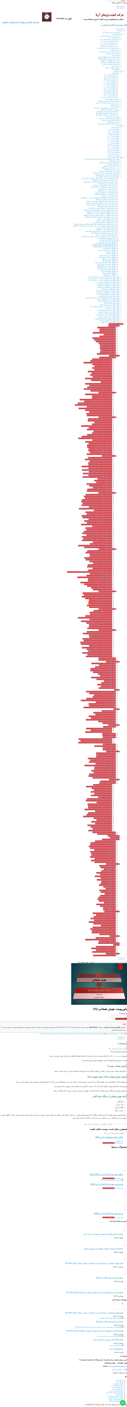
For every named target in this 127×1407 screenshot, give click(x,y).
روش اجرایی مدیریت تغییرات (103, 370)
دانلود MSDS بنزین (110, 894)
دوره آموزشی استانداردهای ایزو (110, 39)
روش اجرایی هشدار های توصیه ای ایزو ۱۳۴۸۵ (98, 496)
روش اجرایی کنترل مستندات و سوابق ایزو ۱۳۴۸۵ (97, 516)
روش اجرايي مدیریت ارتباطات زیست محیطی (98, 401)
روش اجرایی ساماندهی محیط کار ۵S (101, 461)
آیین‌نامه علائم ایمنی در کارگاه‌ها (106, 229)
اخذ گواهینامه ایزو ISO (116, 1401)
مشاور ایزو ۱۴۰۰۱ (114, 131)
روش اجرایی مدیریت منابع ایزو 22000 (100, 637)
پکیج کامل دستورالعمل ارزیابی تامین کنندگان (106, 173)
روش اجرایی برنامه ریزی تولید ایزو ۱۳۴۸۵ (99, 530)
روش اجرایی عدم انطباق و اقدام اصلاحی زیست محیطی (95, 403)
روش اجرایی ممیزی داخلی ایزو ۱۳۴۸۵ (100, 519)
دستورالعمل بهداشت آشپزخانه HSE (105, 769)
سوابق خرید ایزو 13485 (105, 797)
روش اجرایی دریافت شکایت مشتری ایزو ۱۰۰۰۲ (97, 593)
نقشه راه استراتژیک (114, 836)
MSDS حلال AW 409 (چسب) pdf (105, 262)
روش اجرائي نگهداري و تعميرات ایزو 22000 (99, 656)
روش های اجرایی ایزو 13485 (107, 493)
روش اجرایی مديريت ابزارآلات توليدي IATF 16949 (97, 466)
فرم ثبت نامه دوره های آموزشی (110, 36)
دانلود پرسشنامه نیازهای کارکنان (106, 946)
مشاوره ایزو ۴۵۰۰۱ (110, 78)
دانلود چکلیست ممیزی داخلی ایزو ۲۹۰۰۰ (103, 860)
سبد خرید (120, 957)
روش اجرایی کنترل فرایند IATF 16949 (100, 472)
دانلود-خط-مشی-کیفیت (109, 711)
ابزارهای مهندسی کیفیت (112, 67)
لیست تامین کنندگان (113, 164)
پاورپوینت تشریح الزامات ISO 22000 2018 (103, 918)
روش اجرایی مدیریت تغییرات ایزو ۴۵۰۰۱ (99, 435)
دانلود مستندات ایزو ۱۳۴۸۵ (107, 336)
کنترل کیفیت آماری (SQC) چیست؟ (109, 57)
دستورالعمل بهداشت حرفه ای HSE (105, 767)
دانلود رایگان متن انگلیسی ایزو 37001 (108, 287)
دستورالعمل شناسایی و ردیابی (106, 684)
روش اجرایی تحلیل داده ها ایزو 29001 (100, 561)
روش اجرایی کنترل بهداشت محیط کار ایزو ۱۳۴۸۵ (97, 505)
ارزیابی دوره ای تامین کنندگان (110, 167)
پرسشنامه (116, 945)
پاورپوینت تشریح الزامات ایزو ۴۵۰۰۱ (105, 917)
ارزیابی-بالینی (115, 65)
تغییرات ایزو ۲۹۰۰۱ (114, 153)
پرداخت (121, 959)
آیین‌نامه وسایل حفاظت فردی (107, 238)
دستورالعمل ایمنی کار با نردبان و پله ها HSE (102, 774)
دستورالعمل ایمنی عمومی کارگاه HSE (104, 778)
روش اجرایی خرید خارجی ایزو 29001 (101, 556)
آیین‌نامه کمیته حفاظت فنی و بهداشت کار (103, 233)
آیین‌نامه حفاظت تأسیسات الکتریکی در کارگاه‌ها (101, 211)
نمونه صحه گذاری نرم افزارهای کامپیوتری (99, 815)
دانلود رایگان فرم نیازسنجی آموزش (109, 312)
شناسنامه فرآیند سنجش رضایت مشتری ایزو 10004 (96, 621)
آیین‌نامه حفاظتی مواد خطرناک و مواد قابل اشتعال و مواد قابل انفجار (95, 224)
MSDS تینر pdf (111, 253)
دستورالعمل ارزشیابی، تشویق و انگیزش (103, 663)
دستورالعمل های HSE (113, 751)
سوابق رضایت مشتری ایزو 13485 (102, 788)
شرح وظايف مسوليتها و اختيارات (106, 938)
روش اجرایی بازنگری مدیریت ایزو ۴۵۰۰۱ (99, 445)
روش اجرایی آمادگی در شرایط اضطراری (99, 429)
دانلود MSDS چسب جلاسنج (107, 890)
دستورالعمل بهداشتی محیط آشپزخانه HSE (103, 760)
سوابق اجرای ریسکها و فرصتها (106, 834)
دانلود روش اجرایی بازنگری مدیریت (101, 391)
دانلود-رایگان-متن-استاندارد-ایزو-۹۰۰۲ (108, 283)
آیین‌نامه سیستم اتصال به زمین (106, 227)
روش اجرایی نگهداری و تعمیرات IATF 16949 (98, 459)
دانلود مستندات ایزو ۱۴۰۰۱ (107, 329)
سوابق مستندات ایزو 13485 (107, 783)
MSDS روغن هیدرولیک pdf (107, 241)
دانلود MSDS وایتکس (109, 910)
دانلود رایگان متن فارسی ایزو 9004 (109, 285)
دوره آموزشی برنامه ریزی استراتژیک (108, 48)
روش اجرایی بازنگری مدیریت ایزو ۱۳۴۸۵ (99, 523)
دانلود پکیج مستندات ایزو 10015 (106, 354)
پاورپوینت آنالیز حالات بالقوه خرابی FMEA (103, 929)
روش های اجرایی (114, 355)
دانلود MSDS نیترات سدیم (108, 895)
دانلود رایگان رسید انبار (113, 308)
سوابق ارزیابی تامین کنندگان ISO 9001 (104, 832)
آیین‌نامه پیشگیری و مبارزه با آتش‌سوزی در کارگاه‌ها (100, 210)
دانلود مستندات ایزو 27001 (108, 352)
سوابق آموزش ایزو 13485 (104, 802)
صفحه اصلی (119, 6)
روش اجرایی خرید (106, 382)
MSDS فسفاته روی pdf (108, 271)
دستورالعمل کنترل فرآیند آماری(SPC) (100, 486)
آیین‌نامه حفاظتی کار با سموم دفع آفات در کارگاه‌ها (100, 217)
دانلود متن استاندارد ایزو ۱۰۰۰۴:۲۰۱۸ (104, 955)
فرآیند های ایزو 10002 (109, 737)
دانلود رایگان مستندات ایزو (115, 157)
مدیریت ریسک (115, 50)
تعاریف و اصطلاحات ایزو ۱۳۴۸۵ (110, 62)
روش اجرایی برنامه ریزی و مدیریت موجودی (98, 378)
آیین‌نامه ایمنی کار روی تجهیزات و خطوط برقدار (101, 204)
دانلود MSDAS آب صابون (108, 867)
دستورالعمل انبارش (110, 681)
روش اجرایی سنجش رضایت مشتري (101, 612)
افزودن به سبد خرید (121, 1018)
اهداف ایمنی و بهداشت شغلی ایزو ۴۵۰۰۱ (99, 447)
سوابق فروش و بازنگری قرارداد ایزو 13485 (99, 800)
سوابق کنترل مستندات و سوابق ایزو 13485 (99, 786)
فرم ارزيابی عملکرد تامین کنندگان (109, 171)
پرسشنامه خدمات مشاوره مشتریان (109, 101)
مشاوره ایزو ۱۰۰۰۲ (110, 83)
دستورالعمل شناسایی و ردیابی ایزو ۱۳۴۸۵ (99, 535)
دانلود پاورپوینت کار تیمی (108, 925)
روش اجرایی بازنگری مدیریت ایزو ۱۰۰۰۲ (99, 605)
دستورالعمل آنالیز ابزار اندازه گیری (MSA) (99, 484)
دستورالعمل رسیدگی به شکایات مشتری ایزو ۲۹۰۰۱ (96, 582)
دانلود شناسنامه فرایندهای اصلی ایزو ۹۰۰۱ (99, 728)
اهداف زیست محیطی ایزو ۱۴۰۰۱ (102, 398)
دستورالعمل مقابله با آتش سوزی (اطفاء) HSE (102, 758)
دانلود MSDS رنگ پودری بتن (107, 885)
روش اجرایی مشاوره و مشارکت (102, 433)
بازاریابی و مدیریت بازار (112, 53)
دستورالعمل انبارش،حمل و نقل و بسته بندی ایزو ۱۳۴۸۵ (95, 545)
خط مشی (117, 709)
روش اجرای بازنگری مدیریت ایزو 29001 (100, 565)
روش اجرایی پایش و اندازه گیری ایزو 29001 (99, 552)
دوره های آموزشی (117, 34)
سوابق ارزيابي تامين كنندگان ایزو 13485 (100, 808)
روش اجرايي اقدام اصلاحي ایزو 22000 (100, 635)
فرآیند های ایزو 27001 (109, 749)
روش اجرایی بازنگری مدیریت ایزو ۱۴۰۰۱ (99, 415)
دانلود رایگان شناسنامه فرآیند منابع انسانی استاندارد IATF (102, 159)
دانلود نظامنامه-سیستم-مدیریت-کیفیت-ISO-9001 (101, 691)
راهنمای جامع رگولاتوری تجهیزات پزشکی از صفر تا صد (103, 1234)
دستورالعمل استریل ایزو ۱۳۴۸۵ (102, 542)
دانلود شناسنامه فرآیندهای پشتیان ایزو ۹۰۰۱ (98, 732)
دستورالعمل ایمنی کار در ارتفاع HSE (105, 772)
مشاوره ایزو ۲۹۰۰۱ (110, 88)
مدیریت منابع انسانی (113, 122)
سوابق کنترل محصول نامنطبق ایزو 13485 (99, 799)
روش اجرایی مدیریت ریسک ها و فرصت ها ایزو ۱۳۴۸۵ (95, 509)
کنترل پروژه (116, 55)
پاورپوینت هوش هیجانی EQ (107, 934)
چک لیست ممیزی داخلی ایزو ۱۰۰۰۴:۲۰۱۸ (103, 857)
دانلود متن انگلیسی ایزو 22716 (110, 289)
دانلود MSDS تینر (111, 888)
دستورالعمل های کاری (113, 662)
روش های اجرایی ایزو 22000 (107, 630)
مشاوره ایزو (116, 73)
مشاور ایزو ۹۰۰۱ (114, 129)
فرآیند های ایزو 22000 (109, 748)
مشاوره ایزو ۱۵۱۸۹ (110, 90)
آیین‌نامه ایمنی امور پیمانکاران (107, 183)
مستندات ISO (115, 106)
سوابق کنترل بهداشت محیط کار (102, 829)
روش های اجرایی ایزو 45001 (107, 417)
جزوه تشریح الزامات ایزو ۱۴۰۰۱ (106, 915)
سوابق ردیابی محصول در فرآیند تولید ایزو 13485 (97, 816)
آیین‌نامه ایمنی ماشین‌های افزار (106, 206)
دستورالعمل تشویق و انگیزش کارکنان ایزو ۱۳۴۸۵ (97, 537)
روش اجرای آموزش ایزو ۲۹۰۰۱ (102, 568)
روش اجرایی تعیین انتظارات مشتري (101, 614)
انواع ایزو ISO (115, 127)
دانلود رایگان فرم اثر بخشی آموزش (109, 317)
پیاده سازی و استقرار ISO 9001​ (106, 111)
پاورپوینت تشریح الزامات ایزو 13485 (105, 920)
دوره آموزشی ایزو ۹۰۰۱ (108, 41)
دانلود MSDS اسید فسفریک (107, 866)
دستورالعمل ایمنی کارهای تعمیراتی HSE (103, 771)
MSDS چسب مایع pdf (109, 259)
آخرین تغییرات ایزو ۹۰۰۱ (108, 97)
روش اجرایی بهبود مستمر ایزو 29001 (101, 554)
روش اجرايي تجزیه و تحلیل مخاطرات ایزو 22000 (97, 639)
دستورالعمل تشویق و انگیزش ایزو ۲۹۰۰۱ (99, 586)
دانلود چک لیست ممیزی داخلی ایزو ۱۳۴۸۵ (103, 851)
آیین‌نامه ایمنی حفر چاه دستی (107, 189)
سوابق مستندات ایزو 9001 (108, 781)
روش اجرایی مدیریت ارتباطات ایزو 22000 (99, 649)
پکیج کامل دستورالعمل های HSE (106, 341)
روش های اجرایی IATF (109, 456)
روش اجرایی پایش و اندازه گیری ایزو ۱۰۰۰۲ (98, 598)
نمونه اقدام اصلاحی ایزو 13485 (103, 818)
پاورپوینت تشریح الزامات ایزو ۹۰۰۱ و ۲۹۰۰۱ (102, 922)
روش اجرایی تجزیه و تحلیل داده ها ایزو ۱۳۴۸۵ (98, 521)
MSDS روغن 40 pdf (109, 275)
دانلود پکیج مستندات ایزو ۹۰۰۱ (106, 327)
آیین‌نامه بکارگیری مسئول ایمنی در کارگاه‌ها (102, 208)
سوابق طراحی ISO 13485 (104, 820)
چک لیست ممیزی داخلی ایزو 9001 (105, 841)
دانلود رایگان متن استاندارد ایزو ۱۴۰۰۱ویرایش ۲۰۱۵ (104, 278)
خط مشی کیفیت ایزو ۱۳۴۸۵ (107, 721)
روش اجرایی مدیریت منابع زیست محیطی (99, 407)
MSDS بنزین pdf (111, 252)
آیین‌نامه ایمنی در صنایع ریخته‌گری (105, 192)
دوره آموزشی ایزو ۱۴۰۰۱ (108, 43)
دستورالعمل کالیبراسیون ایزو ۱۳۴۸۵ (101, 544)
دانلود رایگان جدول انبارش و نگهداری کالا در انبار (105, 306)
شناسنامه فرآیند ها (114, 725)
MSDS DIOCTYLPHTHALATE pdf (105, 246)
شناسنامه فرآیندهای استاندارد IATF (105, 746)
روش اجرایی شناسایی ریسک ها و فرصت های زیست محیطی (93, 405)
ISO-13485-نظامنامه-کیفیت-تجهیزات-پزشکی (102, 704)
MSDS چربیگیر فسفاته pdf (107, 257)
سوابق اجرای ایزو (114, 779)
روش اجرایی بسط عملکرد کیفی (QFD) (100, 458)
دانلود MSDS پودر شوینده (108, 892)
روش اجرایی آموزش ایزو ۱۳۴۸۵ (102, 526)
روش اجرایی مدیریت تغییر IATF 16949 (100, 468)
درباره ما (120, 30)
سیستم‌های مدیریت (116, 1349)
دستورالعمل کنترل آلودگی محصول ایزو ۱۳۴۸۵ (98, 531)
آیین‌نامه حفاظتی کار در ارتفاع (107, 218)
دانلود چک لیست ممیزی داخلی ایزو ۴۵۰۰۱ (103, 844)
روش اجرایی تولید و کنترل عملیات (101, 380)
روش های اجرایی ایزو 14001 (107, 392)
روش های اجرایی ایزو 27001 (107, 658)
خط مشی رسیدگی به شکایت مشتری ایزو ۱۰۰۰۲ (101, 720)
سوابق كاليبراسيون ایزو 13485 (103, 790)
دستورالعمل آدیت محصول (104, 482)
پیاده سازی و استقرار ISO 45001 (106, 115)
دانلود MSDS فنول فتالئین (108, 874)
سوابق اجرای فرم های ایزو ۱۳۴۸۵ (101, 822)
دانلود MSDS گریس (110, 903)
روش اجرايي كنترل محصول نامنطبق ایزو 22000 (97, 633)
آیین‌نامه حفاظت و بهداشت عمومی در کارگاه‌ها (101, 213)
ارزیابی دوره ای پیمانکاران (112, 169)
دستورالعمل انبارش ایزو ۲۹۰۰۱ (102, 589)
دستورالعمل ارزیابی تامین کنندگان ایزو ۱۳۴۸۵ (98, 547)
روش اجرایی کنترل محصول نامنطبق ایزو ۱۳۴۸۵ (97, 517)
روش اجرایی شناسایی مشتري (103, 611)
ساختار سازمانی (115, 936)
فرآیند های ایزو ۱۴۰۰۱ (109, 734)
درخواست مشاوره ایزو (113, 99)
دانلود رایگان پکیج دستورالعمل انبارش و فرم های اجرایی (102, 297)
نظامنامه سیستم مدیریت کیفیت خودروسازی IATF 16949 (98, 700)
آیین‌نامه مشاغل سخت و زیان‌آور (106, 234)
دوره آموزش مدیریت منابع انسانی (109, 51)
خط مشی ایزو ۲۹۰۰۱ (109, 723)
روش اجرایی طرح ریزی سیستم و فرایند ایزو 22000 (96, 644)
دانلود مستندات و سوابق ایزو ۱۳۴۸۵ (105, 340)
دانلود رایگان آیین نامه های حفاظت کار (108, 176)
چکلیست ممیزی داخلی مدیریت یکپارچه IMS (102, 846)
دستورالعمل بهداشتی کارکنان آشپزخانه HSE (102, 762)
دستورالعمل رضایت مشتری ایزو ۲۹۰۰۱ (100, 581)
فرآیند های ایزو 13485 (109, 744)
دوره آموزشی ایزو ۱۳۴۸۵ (108, 46)
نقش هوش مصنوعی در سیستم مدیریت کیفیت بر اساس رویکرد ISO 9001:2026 (94, 1263)
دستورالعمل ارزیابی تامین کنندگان (109, 162)
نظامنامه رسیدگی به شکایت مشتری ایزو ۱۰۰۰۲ (101, 698)
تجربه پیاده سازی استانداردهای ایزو (109, 124)
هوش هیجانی (117, 1056)
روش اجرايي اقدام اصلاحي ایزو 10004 (100, 625)
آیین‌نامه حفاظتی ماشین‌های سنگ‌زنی (104, 222)
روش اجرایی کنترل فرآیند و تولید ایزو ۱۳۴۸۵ (98, 498)
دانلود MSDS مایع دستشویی (107, 901)
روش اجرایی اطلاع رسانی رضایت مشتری (99, 623)
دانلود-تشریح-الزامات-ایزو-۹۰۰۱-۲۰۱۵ (104, 913)
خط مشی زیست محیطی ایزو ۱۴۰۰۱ (104, 713)
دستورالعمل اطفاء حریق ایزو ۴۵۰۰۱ (101, 452)
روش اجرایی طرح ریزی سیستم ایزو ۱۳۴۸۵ (98, 528)
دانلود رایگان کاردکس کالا (112, 303)
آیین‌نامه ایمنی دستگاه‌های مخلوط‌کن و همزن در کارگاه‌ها (98, 197)
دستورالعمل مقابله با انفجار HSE (106, 757)
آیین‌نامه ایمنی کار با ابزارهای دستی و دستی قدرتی (100, 201)
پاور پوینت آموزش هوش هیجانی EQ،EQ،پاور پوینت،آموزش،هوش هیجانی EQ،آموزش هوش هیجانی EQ (71, 1033)
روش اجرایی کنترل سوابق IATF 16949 (100, 475)
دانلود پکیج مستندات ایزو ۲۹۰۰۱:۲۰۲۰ (104, 333)
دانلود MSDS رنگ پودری (108, 881)
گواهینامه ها (116, 69)
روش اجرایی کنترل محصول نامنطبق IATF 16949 (97, 470)
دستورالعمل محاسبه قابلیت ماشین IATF (99, 489)
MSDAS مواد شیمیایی (113, 864)
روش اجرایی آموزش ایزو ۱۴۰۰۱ (102, 396)
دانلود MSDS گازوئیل (109, 908)
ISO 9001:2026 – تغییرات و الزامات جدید (108, 1340)
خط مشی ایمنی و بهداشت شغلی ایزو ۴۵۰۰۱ (102, 716)
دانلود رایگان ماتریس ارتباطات (110, 322)
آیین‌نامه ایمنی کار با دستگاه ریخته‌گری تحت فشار (101, 203)
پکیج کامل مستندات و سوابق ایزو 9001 (104, 338)
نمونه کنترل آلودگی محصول (103, 811)
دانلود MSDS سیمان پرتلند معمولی (105, 876)
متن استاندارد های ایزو (113, 954)
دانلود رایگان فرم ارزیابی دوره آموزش (108, 315)
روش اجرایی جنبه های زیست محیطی (100, 412)
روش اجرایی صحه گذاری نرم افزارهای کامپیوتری (97, 500)
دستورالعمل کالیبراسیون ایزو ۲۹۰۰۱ (101, 574)
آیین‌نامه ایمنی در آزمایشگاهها (107, 190)
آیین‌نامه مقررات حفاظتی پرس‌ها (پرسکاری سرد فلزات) (98, 236)
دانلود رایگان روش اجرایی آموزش (109, 296)
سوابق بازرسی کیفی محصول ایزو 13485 (99, 804)
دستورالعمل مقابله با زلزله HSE (106, 755)
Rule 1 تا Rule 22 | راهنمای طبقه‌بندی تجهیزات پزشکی (103, 1249)
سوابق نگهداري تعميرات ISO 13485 (101, 827)
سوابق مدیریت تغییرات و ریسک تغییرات (100, 806)
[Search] (126, 1)
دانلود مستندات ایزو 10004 (108, 348)
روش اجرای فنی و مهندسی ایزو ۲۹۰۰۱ (100, 570)
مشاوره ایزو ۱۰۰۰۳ (110, 85)
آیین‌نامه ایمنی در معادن (108, 196)
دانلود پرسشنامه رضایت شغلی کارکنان (104, 952)
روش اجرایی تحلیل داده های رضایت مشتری (98, 616)
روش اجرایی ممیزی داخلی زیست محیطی (99, 414)
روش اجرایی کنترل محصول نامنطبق (100, 385)
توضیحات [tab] (120, 1037)
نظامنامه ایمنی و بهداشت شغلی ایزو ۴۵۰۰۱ (102, 693)
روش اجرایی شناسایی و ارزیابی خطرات (100, 421)
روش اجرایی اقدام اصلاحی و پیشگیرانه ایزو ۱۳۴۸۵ (96, 524)
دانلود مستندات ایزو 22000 (108, 345)
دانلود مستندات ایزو (117, 962)
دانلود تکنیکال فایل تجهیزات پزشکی (109, 943)
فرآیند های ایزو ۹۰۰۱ (109, 727)
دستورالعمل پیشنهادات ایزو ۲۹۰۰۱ (101, 588)
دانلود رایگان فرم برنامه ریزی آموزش (108, 313)
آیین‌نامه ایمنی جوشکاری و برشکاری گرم (103, 187)
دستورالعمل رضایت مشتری (107, 688)
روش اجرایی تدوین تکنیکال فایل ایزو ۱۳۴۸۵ (98, 512)
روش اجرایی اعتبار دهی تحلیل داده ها (100, 619)
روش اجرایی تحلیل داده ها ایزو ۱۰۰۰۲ (100, 600)
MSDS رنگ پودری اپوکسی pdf (106, 264)
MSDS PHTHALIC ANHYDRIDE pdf (104, 245)
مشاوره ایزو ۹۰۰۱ (110, 74)
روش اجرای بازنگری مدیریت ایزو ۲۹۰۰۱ (99, 551)
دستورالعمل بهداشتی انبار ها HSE (105, 764)
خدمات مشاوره (118, 71)
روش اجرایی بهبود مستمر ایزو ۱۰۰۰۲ (100, 607)
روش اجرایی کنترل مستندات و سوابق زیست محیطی (96, 399)
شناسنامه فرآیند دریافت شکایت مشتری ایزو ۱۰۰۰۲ (96, 741)
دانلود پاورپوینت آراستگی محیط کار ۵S (104, 927)
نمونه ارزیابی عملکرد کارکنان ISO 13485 (99, 825)
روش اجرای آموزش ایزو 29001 (102, 563)
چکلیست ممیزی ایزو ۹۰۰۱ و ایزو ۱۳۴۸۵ (103, 853)
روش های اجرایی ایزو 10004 (107, 609)
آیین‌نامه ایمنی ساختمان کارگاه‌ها (106, 199)
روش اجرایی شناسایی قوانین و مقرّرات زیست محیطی (95, 408)
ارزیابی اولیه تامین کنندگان (111, 166)
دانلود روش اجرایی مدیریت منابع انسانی (100, 371)
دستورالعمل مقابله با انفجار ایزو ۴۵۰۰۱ (100, 450)
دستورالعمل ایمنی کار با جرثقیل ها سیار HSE (102, 776)
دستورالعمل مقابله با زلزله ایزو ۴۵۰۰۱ (100, 449)
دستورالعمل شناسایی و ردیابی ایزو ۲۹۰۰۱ (99, 575)
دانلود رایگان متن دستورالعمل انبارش (108, 299)
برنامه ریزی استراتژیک (113, 116)
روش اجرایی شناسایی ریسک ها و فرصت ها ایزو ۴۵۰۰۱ (95, 438)
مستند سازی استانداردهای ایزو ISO (105, 108)
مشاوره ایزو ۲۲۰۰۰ (110, 95)
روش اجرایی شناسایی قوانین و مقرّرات (100, 419)
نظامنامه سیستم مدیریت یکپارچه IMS (104, 697)
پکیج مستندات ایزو (114, 326)
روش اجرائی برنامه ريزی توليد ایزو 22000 (99, 632)
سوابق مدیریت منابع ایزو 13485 (102, 785)
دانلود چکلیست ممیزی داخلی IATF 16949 (103, 848)
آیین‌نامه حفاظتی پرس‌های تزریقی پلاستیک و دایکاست (99, 215)
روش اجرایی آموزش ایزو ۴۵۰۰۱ (102, 440)
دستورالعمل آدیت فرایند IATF (103, 480)
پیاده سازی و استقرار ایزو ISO (110, 109)
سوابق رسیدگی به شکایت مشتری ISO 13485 (98, 809)
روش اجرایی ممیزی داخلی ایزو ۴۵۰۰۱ (100, 443)
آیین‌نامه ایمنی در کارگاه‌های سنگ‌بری (104, 194)
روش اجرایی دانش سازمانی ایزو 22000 (100, 651)
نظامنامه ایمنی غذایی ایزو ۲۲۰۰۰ (106, 702)
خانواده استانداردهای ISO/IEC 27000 (109, 1278)
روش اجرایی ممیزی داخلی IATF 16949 (100, 463)
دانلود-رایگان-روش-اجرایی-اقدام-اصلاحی (107, 319)
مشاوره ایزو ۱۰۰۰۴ (110, 87)
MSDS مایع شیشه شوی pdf (107, 269)
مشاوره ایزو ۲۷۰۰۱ (110, 94)
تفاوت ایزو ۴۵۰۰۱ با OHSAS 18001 (109, 58)
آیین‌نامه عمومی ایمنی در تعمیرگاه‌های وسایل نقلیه (100, 231)
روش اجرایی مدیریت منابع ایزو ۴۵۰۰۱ (100, 428)
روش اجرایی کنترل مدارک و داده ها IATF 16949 (97, 473)
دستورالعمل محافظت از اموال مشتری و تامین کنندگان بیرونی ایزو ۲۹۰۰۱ (89, 572)
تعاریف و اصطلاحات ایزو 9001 (110, 60)
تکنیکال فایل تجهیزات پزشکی (111, 120)
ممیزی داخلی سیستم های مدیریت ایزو (108, 102)
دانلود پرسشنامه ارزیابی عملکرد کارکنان (103, 948)
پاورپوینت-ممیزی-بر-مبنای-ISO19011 (104, 924)
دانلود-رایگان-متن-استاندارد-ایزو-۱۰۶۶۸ (108, 294)
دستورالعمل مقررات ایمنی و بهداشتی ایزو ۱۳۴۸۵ (97, 533)
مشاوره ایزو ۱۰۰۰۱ (110, 81)
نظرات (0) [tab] (120, 1038)
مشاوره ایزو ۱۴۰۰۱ (110, 76)
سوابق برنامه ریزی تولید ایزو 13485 (101, 792)
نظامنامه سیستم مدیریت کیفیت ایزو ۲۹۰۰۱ (102, 706)
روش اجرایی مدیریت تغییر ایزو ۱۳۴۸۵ (100, 507)
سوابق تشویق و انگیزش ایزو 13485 (101, 795)
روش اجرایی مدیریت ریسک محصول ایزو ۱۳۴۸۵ (97, 503)
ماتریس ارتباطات (114, 160)
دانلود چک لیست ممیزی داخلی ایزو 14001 (103, 843)
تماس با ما (120, 8)
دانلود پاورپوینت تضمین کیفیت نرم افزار (104, 932)
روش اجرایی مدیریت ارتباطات (102, 431)
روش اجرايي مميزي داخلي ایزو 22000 (100, 646)
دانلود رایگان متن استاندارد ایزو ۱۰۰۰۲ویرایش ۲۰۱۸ (104, 280)
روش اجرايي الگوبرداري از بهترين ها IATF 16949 (97, 477)
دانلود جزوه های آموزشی (112, 911)
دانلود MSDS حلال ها (109, 887)
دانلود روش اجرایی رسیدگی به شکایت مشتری (98, 389)
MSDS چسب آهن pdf (109, 261)
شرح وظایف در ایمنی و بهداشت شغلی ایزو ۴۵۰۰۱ (100, 939)
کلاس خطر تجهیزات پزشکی (111, 64)
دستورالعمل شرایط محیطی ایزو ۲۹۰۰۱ (100, 579)
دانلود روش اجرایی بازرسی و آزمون (101, 361)
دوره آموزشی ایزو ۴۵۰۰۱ (108, 44)
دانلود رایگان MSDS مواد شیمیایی (109, 240)
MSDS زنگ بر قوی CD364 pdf (106, 266)
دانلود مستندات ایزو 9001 (108, 350)
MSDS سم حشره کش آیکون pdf (105, 243)
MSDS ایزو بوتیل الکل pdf (108, 255)
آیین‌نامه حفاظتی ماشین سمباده (106, 220)
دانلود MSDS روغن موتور (108, 883)
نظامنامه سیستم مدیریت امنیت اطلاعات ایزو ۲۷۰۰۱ (100, 707)
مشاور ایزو (119, 125)
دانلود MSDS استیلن (110, 869)
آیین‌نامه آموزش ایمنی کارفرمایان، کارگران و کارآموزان (99, 178)
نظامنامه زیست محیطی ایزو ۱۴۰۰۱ (105, 695)
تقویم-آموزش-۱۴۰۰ (113, 37)
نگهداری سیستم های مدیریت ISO (109, 118)
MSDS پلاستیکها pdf (109, 248)
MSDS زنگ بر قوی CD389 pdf (106, 268)
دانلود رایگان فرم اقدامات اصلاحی (109, 320)
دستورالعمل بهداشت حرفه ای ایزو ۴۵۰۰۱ (99, 454)
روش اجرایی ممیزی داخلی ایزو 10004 (100, 626)
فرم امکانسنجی (115, 837)
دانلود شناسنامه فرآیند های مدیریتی (101, 730)
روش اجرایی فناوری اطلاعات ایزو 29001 (99, 567)
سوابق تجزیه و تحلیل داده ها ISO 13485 (100, 830)
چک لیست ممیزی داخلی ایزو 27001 (105, 850)
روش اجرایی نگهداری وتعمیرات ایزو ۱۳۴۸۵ (99, 494)
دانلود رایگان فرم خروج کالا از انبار (109, 301)
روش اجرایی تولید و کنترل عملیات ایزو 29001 (98, 558)
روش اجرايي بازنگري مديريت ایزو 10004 (99, 628)
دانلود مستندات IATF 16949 (107, 343)
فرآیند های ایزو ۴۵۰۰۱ (109, 735)
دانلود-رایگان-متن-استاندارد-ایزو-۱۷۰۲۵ (108, 292)
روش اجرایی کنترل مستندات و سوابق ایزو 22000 (97, 653)
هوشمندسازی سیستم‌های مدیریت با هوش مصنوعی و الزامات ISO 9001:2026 (94, 1292)
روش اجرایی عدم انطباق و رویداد (102, 424)
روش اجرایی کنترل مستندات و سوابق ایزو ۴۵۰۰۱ (97, 436)
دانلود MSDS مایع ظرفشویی (107, 897)
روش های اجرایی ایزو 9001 (107, 357)
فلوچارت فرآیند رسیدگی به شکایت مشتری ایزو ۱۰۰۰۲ (95, 739)
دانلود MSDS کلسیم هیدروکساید (106, 873)
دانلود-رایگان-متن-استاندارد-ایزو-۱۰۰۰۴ (108, 282)
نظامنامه (117, 690)
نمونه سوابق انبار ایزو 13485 (103, 823)
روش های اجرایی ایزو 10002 (107, 591)
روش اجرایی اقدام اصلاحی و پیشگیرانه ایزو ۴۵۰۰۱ (96, 426)
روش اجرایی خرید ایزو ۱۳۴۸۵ (103, 510)
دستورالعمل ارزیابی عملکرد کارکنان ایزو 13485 (97, 538)
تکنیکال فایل (119, 1394)
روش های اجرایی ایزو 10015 (107, 660)
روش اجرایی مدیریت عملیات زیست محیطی (98, 394)
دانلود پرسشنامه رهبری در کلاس (106, 950)
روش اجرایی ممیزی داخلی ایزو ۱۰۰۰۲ (100, 603)
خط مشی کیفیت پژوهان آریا (111, 32)
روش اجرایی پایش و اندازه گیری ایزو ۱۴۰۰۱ (98, 410)
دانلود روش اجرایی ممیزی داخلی (102, 368)
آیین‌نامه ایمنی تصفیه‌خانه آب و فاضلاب (104, 180)
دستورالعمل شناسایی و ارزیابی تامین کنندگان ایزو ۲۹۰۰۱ (94, 577)
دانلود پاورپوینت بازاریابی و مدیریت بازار (104, 931)
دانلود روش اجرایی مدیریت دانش (102, 359)
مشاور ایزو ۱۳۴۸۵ (114, 134)
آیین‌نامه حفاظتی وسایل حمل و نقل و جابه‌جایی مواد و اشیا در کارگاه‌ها (94, 226)
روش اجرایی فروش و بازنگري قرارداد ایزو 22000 (97, 647)
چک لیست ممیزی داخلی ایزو (111, 839)
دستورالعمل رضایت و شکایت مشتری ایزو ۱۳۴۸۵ (97, 540)
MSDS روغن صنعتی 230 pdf (107, 250)
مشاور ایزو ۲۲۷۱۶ (114, 155)
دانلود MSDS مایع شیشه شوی (107, 899)
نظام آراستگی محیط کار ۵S (107, 665)
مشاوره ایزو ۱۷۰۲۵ (110, 92)
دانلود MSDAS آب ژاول (108, 871)
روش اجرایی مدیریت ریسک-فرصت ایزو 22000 (98, 640)
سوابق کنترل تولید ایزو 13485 (103, 793)
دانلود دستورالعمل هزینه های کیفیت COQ (99, 491)
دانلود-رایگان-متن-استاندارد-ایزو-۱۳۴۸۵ (108, 290)
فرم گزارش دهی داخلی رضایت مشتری (107, 175)
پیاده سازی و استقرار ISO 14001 (106, 113)
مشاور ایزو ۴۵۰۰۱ (114, 132)
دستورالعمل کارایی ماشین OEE (102, 487)
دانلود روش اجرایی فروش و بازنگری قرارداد (98, 384)
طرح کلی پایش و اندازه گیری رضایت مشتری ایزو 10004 (95, 618)
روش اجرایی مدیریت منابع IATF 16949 (100, 465)
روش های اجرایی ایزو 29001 (107, 549)
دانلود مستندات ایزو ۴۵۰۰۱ (107, 331)
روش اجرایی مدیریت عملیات (103, 422)
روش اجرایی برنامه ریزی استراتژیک (101, 375)
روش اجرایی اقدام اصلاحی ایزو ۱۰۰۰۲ (100, 602)
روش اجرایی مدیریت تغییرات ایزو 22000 (99, 655)
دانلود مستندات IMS (110, 334)
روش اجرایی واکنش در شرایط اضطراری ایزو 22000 (96, 642)
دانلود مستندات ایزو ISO (116, 324)
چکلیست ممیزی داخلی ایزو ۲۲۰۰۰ (105, 859)
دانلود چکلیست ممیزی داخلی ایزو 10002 (103, 855)
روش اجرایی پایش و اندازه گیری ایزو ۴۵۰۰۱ (98, 442)
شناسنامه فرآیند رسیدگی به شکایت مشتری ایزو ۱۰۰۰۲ (95, 742)
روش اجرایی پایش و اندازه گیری (102, 364)
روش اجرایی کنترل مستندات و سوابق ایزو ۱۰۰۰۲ (97, 596)
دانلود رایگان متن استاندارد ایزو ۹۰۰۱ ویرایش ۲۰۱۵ (104, 276)
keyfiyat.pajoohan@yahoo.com (117, 1366)
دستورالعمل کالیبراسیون (108, 686)
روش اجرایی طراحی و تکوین (103, 366)
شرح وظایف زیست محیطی (107, 941)
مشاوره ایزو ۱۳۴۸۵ (110, 80)
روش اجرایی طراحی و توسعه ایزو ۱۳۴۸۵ (99, 514)
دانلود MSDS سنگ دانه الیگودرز (106, 880)
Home (125, 962)
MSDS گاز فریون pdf (109, 273)
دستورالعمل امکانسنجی (105, 479)
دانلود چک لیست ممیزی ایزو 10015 (105, 862)
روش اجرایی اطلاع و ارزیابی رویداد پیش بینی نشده (96, 501)
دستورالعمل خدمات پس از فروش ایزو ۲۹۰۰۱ (98, 584)
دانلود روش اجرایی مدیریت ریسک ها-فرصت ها (98, 363)
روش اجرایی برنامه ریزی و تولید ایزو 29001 (99, 560)
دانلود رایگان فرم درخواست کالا (110, 304)
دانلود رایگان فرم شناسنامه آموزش (109, 310)
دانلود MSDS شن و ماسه (108, 878)
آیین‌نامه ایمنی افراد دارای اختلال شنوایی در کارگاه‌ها (100, 182)
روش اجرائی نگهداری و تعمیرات (102, 377)
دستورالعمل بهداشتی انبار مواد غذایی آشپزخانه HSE (100, 765)
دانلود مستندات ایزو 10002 (108, 347)
